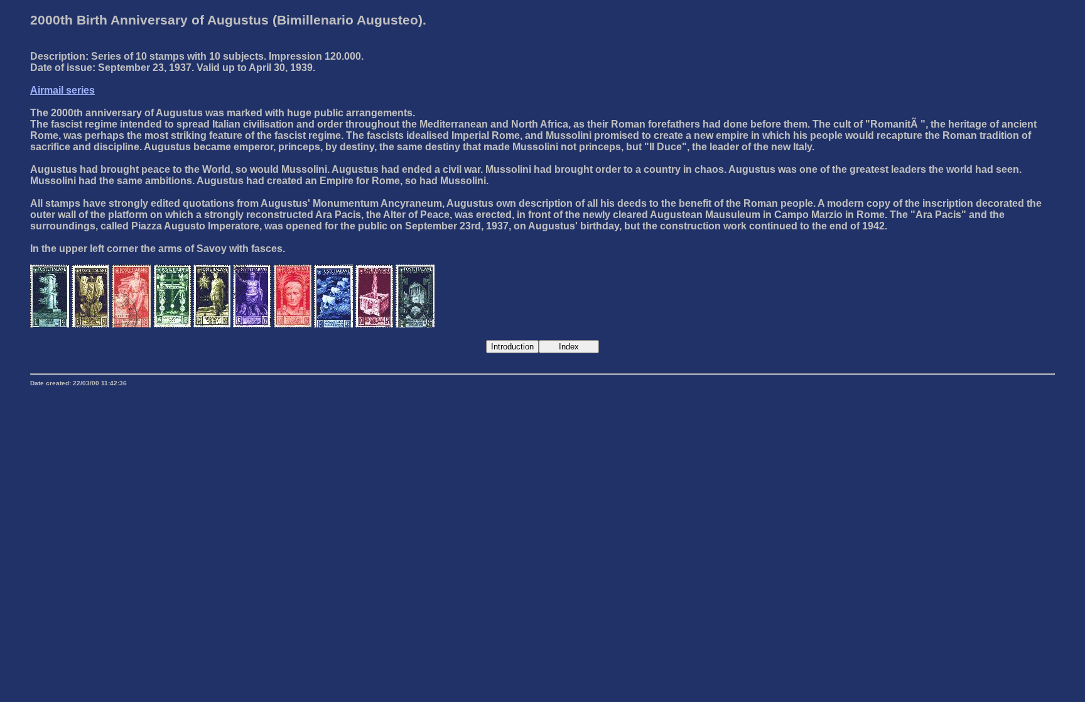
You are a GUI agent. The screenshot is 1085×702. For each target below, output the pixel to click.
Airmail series (62, 90)
